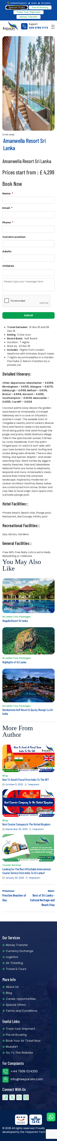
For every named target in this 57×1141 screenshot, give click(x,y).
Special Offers (16, 1005)
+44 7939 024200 (24, 1071)
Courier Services (11, 865)
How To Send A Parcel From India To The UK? (25, 779)
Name (7, 193)
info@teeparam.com (26, 1079)
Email (7, 208)
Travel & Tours (16, 969)
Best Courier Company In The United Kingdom (26, 824)
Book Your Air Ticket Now (23, 1041)
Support (38, 26)
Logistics (12, 957)
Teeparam (33, 784)
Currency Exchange (19, 951)
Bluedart (12, 1047)
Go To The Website (19, 1053)
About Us (12, 987)
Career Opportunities (21, 999)
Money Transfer (29, 16)
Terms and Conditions (21, 1011)
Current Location (13, 237)
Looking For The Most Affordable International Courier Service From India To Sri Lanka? (26, 871)
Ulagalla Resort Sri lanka (15, 621)
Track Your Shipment (20, 1029)
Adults (6, 251)
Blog (5, 775)
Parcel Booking (40, 7)
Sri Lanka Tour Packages (16, 616)
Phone (7, 222)
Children (8, 266)
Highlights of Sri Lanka (14, 662)
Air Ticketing (14, 963)
